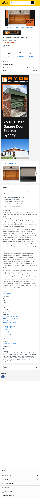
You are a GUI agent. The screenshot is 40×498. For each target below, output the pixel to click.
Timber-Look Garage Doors (10, 318)
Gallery (5, 324)
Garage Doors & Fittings (10, 40)
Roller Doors (6, 330)
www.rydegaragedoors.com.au (11, 316)
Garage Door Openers (9, 326)
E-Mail (4, 338)
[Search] (32, 2)
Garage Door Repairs (8, 328)
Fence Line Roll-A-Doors (9, 322)
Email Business (7, 293)
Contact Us (6, 320)
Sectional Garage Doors (9, 332)
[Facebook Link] (3, 378)
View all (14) (12, 163)
